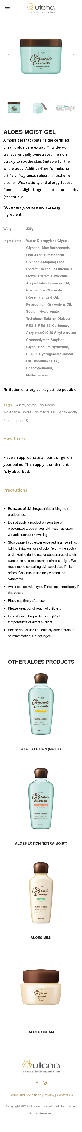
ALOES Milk (41, 937)
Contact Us (65, 1095)
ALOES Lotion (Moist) (41, 748)
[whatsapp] (26, 421)
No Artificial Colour (17, 411)
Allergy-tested (26, 404)
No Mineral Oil (44, 411)
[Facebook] (16, 421)
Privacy (49, 1095)
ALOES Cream (41, 1031)
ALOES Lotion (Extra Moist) (41, 843)
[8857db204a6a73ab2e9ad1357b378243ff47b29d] (65, 108)
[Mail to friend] (21, 421)
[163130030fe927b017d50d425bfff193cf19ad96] (14, 107)
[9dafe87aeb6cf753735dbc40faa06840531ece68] (39, 108)
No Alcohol (47, 404)
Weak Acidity (68, 411)
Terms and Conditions (25, 1095)
